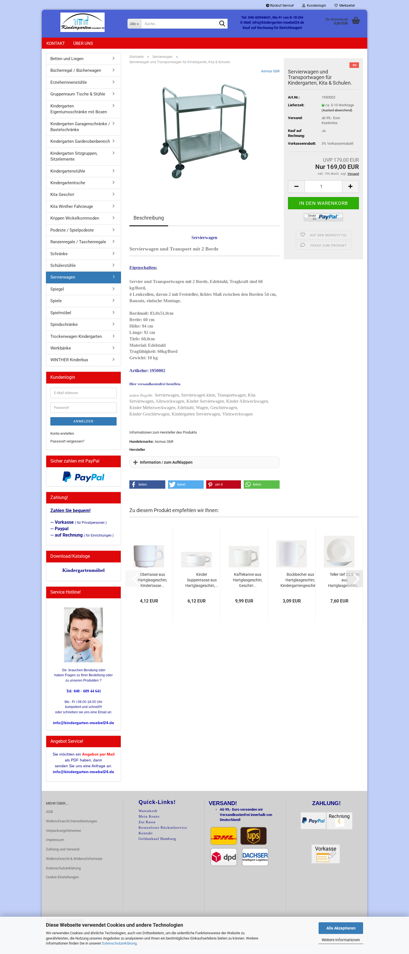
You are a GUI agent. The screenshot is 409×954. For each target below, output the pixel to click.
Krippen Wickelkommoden (74, 218)
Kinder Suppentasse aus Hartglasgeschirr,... (201, 580)
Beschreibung (149, 218)
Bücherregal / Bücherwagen (75, 70)
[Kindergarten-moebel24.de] (82, 22)
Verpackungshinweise (63, 830)
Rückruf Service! (281, 6)
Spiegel (57, 289)
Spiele (56, 300)
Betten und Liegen (66, 58)
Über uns (83, 43)
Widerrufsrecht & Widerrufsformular (74, 859)
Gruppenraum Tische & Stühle (77, 94)
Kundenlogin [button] (315, 6)
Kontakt (55, 43)
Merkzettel (346, 6)
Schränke (59, 253)
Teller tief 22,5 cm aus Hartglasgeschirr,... (344, 580)
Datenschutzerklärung (119, 943)
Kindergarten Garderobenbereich (80, 141)
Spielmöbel (60, 312)
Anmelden (83, 421)
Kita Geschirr (62, 194)
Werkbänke (60, 348)
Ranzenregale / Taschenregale (78, 241)
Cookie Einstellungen (62, 877)
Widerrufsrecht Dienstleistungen (71, 821)
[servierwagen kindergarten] (204, 131)
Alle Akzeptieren (341, 928)
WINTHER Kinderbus (69, 359)
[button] (296, 186)
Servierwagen (62, 277)
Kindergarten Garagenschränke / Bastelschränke (80, 126)
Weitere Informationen (341, 940)
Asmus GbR (270, 71)
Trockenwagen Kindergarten (76, 336)
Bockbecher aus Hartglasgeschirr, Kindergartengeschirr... (300, 580)
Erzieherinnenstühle (68, 82)
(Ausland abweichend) (337, 110)
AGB (49, 812)
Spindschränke (64, 324)
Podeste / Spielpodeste (72, 230)
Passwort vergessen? (67, 441)
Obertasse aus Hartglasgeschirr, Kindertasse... (152, 580)
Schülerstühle (63, 265)
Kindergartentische (67, 182)
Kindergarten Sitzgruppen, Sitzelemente (73, 156)
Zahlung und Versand (62, 849)
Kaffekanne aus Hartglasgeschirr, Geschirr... (247, 580)
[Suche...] (222, 24)
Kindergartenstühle (67, 171)
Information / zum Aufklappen (166, 462)
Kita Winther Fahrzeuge (71, 206)
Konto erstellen (62, 433)
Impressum (55, 840)
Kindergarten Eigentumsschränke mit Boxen (78, 109)
